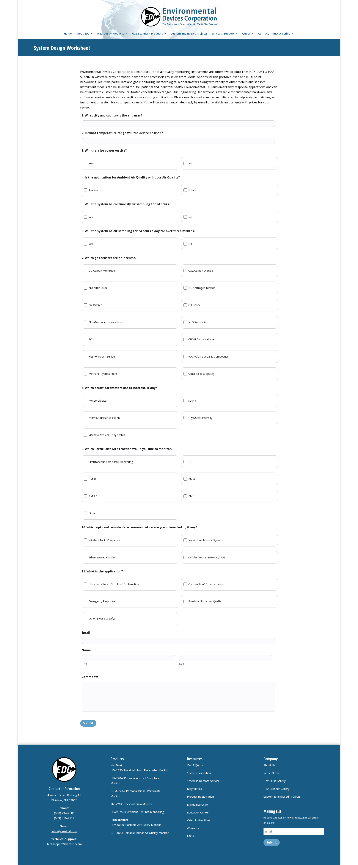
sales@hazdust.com (64, 831)
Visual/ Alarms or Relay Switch (107, 435)
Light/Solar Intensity (200, 418)
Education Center (198, 812)
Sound (192, 400)
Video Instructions (198, 820)
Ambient (94, 190)
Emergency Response (102, 601)
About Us (269, 765)
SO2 (91, 339)
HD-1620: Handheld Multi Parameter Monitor (140, 770)
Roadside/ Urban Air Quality (205, 601)
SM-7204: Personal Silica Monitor (132, 804)
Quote (246, 33)
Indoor (192, 190)
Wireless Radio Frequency (104, 540)
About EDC (83, 33)
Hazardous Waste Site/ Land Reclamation (114, 584)
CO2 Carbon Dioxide (200, 270)
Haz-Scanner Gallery (276, 789)
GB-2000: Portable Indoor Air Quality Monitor (140, 833)
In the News (271, 773)
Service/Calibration (199, 773)
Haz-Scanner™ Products (147, 33)
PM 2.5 (93, 496)
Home (68, 33)
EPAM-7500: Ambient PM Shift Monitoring (137, 812)
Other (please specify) (102, 618)
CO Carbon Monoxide (102, 270)
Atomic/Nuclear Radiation (104, 418)
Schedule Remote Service (203, 781)
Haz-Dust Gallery (274, 781)
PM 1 (191, 496)
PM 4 (191, 479)
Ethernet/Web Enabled (102, 557)
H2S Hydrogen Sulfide (102, 356)
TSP (190, 462)
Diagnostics (194, 789)
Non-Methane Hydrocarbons (106, 322)
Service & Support (222, 33)
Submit (88, 723)
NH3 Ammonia (197, 322)
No (190, 163)
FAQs (190, 836)
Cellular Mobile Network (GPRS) (207, 557)
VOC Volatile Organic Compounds (208, 356)
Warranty (193, 828)
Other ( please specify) (201, 373)
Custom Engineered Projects (189, 33)
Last (181, 664)
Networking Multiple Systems (206, 540)
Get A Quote (195, 765)
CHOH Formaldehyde (201, 339)
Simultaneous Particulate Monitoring (111, 462)
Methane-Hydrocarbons (103, 373)
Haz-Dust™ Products (110, 33)
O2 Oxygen (95, 305)
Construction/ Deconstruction (206, 584)
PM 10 (93, 479)
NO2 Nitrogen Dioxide (201, 288)
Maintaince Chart (197, 804)
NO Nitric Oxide (98, 288)
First (84, 664)
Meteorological (98, 400)
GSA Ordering (281, 33)
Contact (263, 33)
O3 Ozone (194, 305)
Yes (91, 163)
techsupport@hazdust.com (64, 844)
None (92, 513)
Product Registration (200, 796)
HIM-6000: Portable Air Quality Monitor (136, 825)
